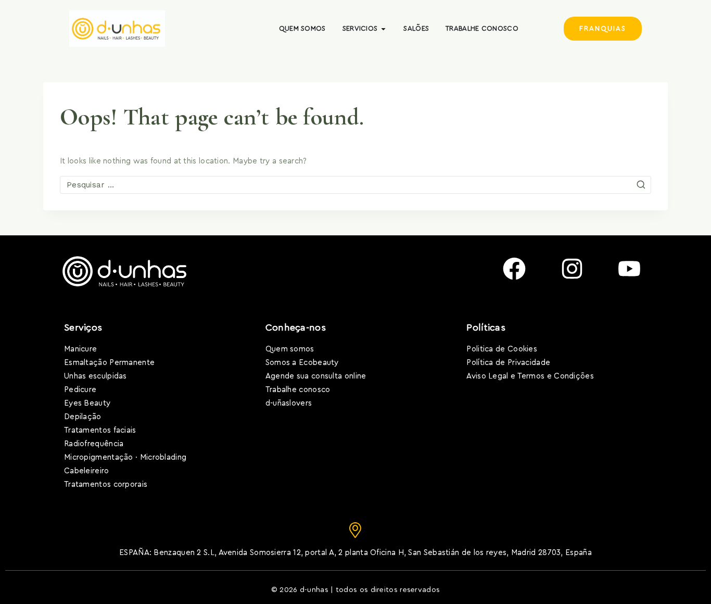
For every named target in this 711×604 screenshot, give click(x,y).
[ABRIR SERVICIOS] (383, 28)
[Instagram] (572, 269)
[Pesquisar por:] (355, 185)
